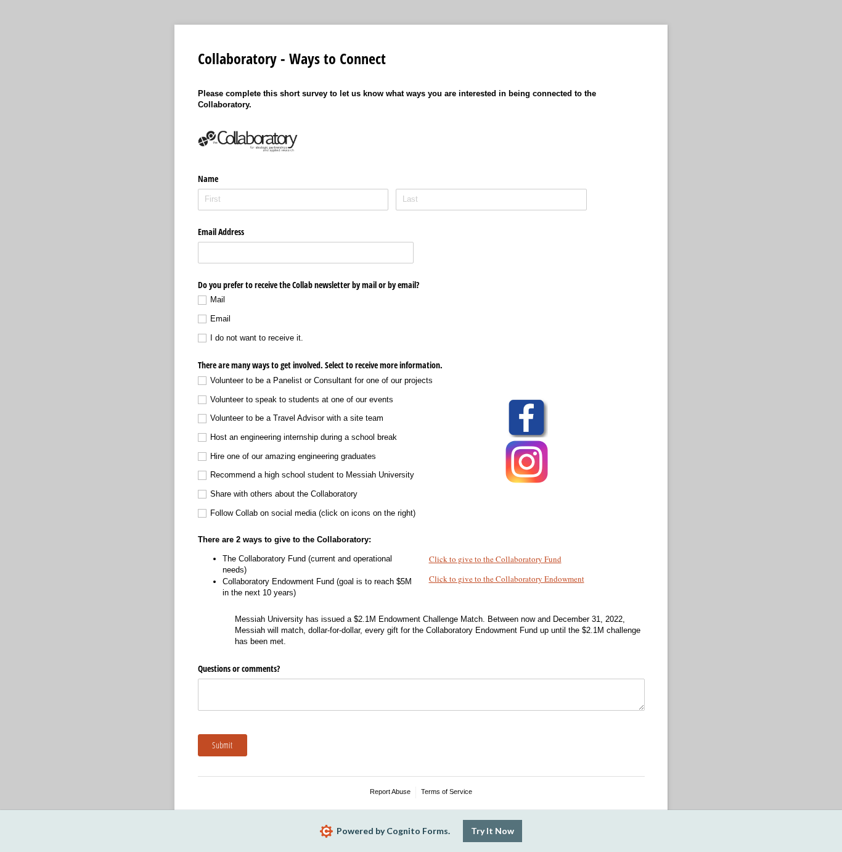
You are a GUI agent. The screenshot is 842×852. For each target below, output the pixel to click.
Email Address (221, 232)
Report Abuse (390, 791)
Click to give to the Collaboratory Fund (495, 559)
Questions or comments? (239, 668)
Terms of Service (446, 791)
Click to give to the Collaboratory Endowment (506, 578)
